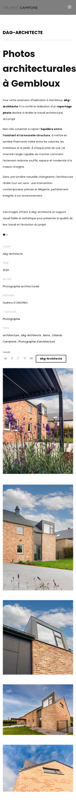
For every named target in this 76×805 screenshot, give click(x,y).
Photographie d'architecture (36, 341)
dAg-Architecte (31, 335)
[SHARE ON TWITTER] (5, 358)
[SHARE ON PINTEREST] (25, 358)
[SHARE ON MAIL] (31, 358)
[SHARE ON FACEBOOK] (12, 358)
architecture (11, 335)
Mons (46, 335)
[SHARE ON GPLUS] (18, 358)
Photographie (11, 319)
